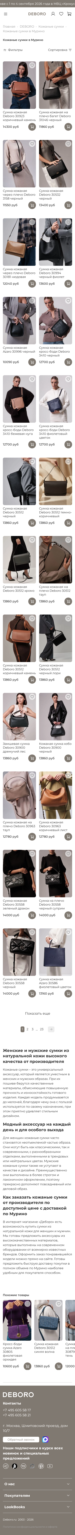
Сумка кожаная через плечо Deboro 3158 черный (19, 194)
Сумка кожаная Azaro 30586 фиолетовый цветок (55, 983)
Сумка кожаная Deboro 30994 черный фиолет (51, 273)
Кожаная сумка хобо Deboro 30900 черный (55, 747)
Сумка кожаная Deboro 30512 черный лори (51, 669)
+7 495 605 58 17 (17, 1410)
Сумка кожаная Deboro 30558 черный (15, 983)
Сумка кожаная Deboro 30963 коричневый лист (53, 826)
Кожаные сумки (51, 26)
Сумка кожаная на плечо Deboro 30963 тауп (19, 826)
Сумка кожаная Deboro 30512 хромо (18, 589)
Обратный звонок (21, 1439)
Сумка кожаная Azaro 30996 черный (19, 349)
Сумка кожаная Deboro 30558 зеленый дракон (16, 904)
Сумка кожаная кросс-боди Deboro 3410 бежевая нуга (18, 430)
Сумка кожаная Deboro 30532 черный (51, 194)
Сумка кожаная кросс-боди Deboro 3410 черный (54, 351)
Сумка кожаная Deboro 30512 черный (15, 512)
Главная (9, 26)
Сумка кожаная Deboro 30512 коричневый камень (19, 669)
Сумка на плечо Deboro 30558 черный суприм (52, 904)
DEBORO (27, 26)
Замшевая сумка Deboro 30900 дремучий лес (16, 747)
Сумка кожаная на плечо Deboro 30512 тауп (54, 590)
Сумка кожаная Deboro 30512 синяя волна (46, 1347)
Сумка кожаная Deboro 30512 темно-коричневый (55, 512)
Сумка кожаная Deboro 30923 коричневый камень (19, 116)
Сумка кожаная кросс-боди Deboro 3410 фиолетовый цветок (54, 431)
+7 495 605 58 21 (17, 1415)
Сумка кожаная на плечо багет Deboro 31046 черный (55, 116)
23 (41, 1029)
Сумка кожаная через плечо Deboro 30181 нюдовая (19, 273)
